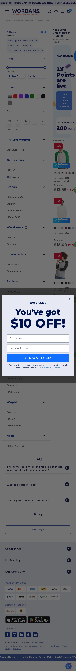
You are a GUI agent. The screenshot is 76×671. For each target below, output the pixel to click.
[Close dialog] (70, 299)
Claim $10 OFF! (38, 358)
